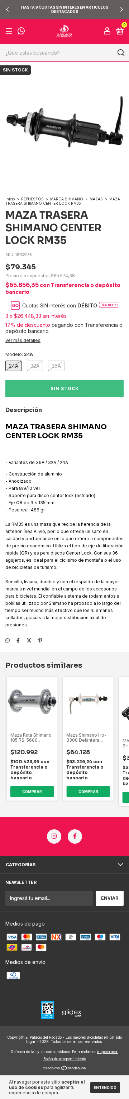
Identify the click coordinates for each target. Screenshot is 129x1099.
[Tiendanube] (64, 1069)
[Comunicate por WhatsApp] (21, 31)
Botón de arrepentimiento (64, 1059)
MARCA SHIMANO (66, 199)
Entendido (105, 1087)
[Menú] (10, 31)
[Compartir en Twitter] (29, 640)
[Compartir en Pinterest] (40, 640)
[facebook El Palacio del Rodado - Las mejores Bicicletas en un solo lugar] (75, 836)
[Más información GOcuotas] (108, 305)
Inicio (10, 199)
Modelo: (19, 354)
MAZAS (96, 199)
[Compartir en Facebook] (18, 640)
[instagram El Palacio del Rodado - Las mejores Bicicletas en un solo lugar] (54, 836)
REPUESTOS (32, 199)
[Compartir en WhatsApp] (7, 640)
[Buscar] (120, 52)
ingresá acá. (107, 1051)
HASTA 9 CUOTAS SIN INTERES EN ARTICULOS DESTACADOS (64, 9)
